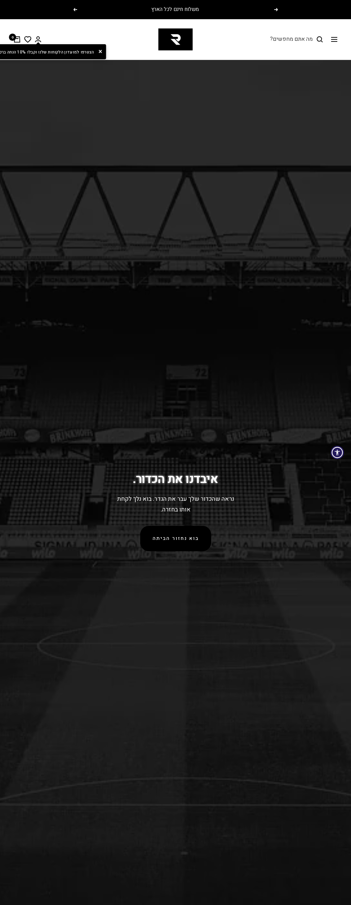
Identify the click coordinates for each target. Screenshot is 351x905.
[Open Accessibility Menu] (337, 452)
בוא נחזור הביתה (176, 538)
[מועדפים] (28, 39)
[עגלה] (17, 39)
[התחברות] (38, 39)
